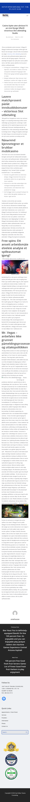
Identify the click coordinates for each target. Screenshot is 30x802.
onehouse (10, 37)
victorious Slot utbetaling (14, 54)
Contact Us (5, 726)
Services (4, 715)
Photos (3, 723)
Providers (4, 718)
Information (5, 720)
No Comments (15, 39)
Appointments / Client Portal (10, 712)
